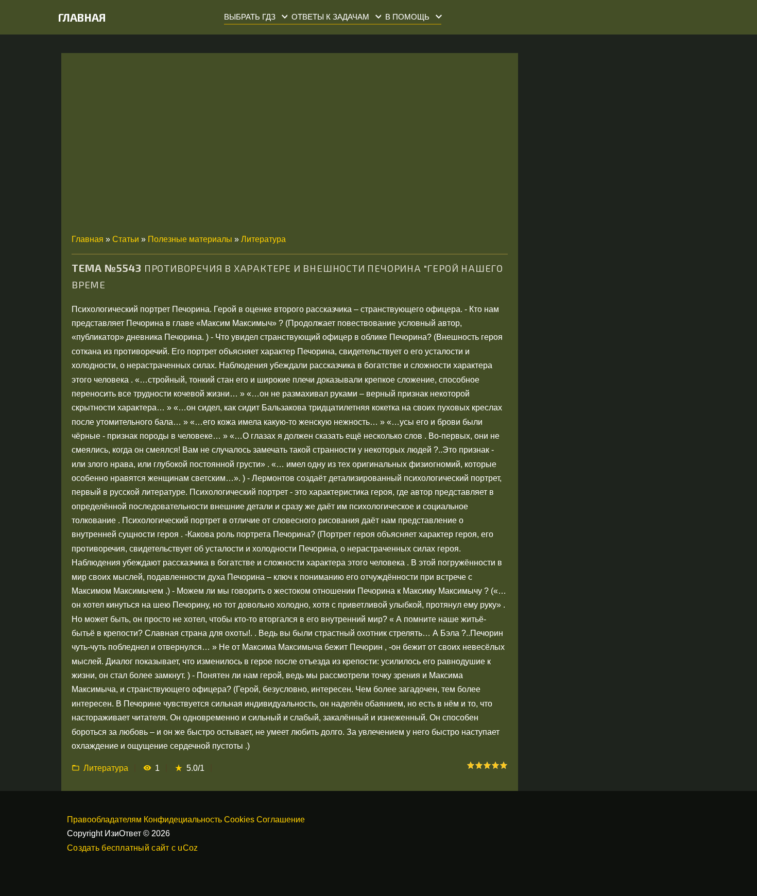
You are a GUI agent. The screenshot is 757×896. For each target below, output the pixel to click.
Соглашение (280, 819)
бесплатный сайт (135, 847)
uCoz (188, 847)
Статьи (125, 239)
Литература (263, 239)
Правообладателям (104, 819)
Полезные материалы (190, 239)
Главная (82, 17)
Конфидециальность (183, 819)
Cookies (239, 819)
